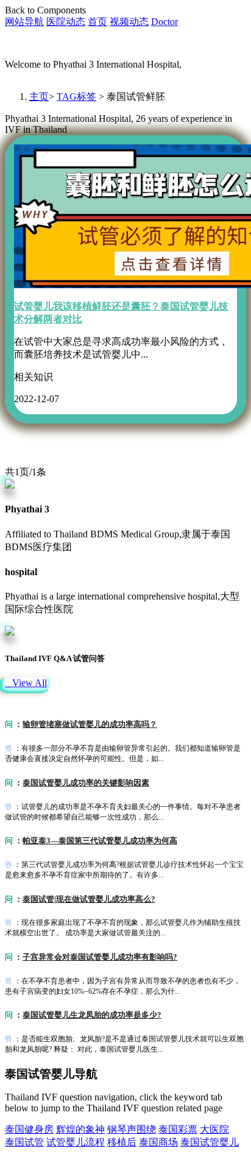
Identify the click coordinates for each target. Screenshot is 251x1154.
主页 (39, 96)
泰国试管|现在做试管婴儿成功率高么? (89, 899)
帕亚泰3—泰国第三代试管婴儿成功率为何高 (100, 840)
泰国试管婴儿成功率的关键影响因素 (86, 782)
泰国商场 (158, 1142)
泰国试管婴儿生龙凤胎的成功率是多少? (92, 1014)
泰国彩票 (177, 1129)
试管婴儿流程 (75, 1142)
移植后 (121, 1142)
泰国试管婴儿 (209, 1142)
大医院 (214, 1129)
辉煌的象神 (80, 1129)
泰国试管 (24, 1142)
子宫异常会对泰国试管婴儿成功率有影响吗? (100, 956)
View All (26, 683)
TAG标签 (76, 96)
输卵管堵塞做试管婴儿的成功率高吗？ (90, 724)
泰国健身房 (29, 1129)
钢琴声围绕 (131, 1129)
